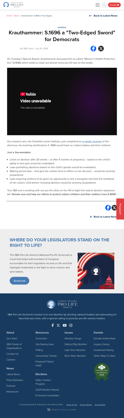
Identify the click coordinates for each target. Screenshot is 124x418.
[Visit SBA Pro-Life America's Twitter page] (58, 325)
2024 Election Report (47, 389)
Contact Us (12, 354)
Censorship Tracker (46, 355)
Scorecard (19, 280)
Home (9, 15)
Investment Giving (104, 350)
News (16, 15)
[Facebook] (93, 48)
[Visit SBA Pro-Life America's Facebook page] (53, 325)
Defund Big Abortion (76, 344)
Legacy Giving (101, 344)
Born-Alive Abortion (75, 355)
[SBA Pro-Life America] (13, 4)
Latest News (13, 374)
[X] (101, 48)
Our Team (11, 338)
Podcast (10, 385)
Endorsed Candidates (47, 395)
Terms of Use (71, 404)
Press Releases (14, 380)
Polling (39, 350)
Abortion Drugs (73, 338)
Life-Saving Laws (45, 344)
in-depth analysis (92, 141)
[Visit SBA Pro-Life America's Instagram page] (70, 325)
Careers (10, 359)
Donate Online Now (104, 338)
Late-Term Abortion (75, 350)
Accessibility (100, 404)
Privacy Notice (86, 404)
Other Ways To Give (104, 355)
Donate (113, 5)
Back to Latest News (106, 16)
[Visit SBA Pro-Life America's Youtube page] (65, 325)
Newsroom (12, 391)
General (62, 27)
